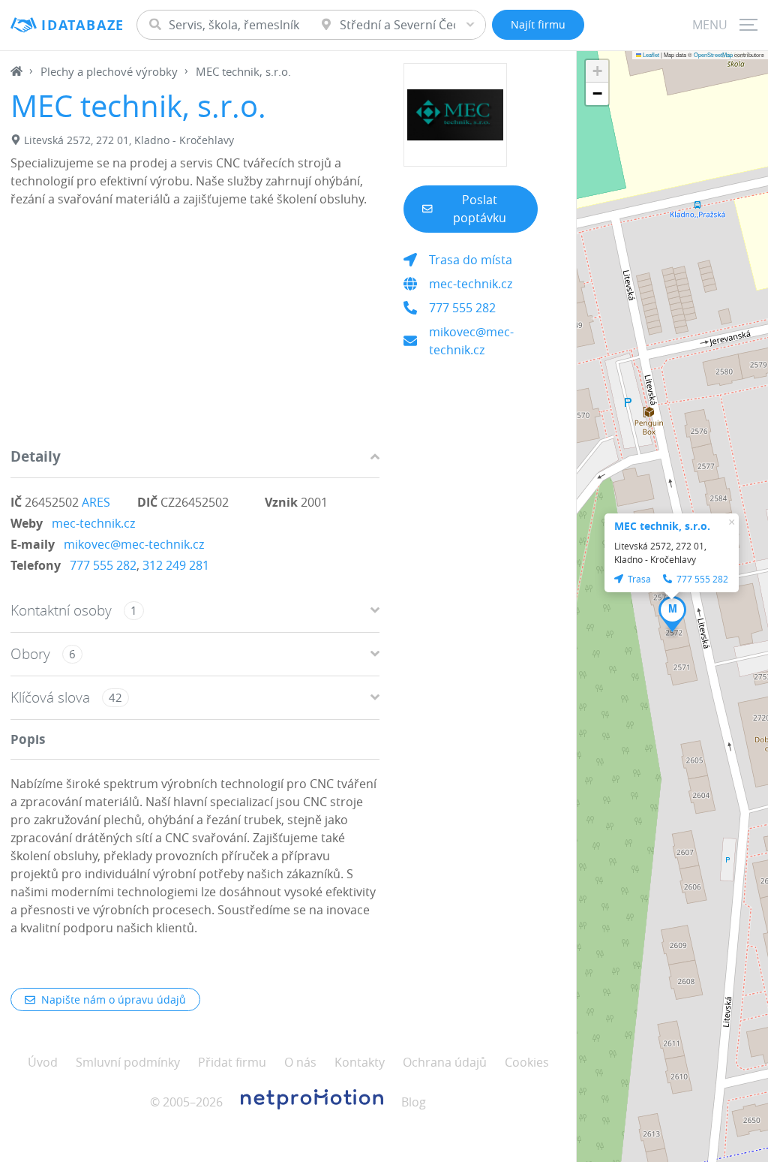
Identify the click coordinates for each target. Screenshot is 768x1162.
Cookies (527, 1062)
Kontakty (359, 1062)
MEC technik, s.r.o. (662, 526)
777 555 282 (103, 565)
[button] (672, 614)
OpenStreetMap (713, 54)
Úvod (43, 1062)
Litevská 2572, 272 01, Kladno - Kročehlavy (129, 140)
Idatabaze (82, 25)
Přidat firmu (232, 1062)
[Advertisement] (195, 331)
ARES (96, 502)
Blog (413, 1102)
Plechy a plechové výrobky (109, 71)
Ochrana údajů (445, 1062)
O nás (300, 1062)
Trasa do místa (470, 259)
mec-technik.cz (93, 523)
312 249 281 (175, 565)
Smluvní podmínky (128, 1062)
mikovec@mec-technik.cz (134, 544)
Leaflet (650, 54)
